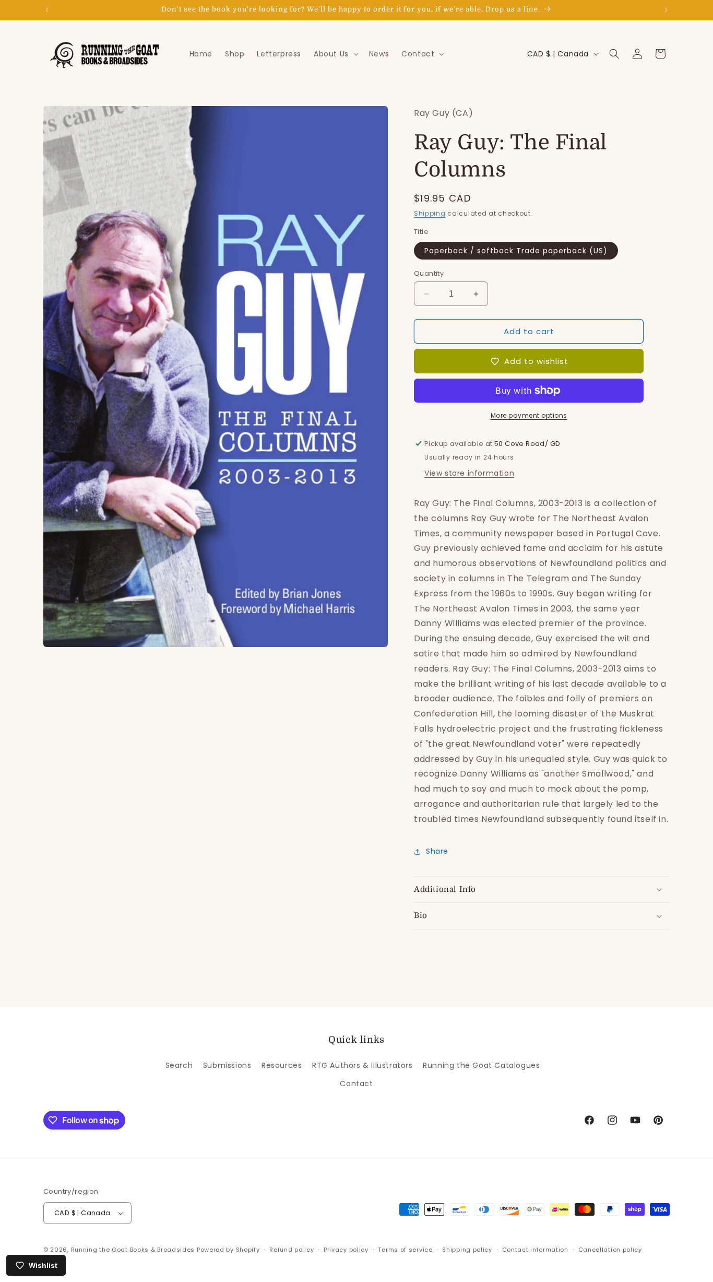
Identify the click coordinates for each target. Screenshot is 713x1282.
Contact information (535, 1249)
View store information (469, 473)
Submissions (227, 1065)
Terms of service (405, 1249)
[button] (335, 54)
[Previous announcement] (46, 10)
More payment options (529, 415)
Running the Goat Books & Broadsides (133, 1249)
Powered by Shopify (228, 1249)
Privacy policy (346, 1249)
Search (179, 1065)
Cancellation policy (610, 1249)
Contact (356, 1083)
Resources (282, 1065)
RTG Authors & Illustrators (362, 1065)
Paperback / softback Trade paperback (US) (516, 250)
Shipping (430, 213)
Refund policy (291, 1249)
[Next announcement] (666, 10)
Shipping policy (467, 1249)
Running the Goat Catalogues (481, 1065)
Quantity (429, 273)
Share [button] (437, 851)
